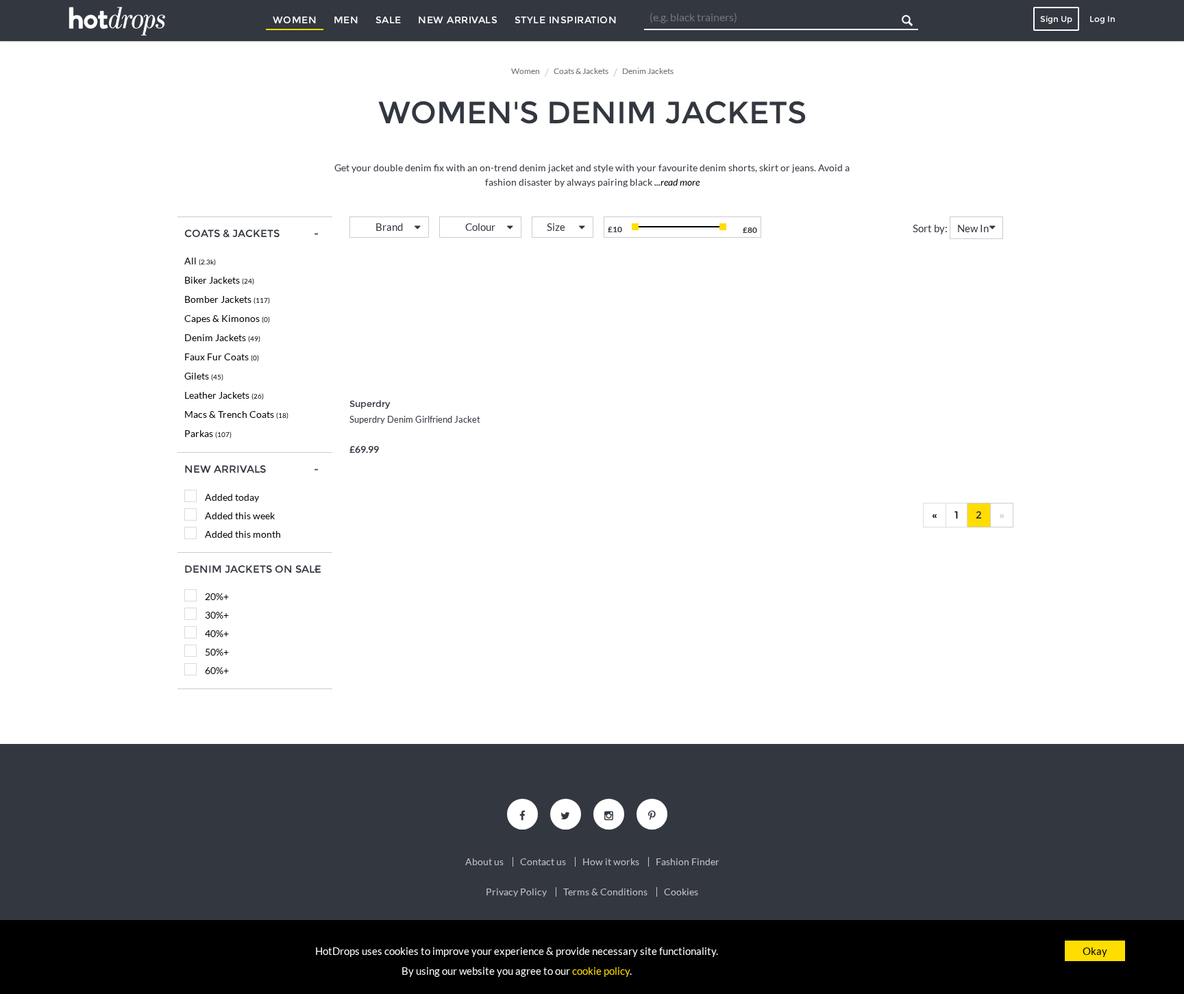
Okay (1095, 951)
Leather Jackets (224, 395)
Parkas (208, 433)
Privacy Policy (516, 892)
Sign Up (1056, 19)
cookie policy (601, 971)
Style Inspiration (566, 20)
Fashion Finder (687, 862)
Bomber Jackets (227, 299)
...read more (676, 182)
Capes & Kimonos (227, 318)
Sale (388, 20)
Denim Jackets (222, 337)
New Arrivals (457, 20)
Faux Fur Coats (221, 356)
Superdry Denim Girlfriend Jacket (414, 419)
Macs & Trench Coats (236, 414)
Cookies (681, 892)
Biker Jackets (219, 280)
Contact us (543, 862)
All (200, 260)
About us (484, 862)
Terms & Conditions (605, 892)
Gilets (203, 376)
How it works (610, 862)
